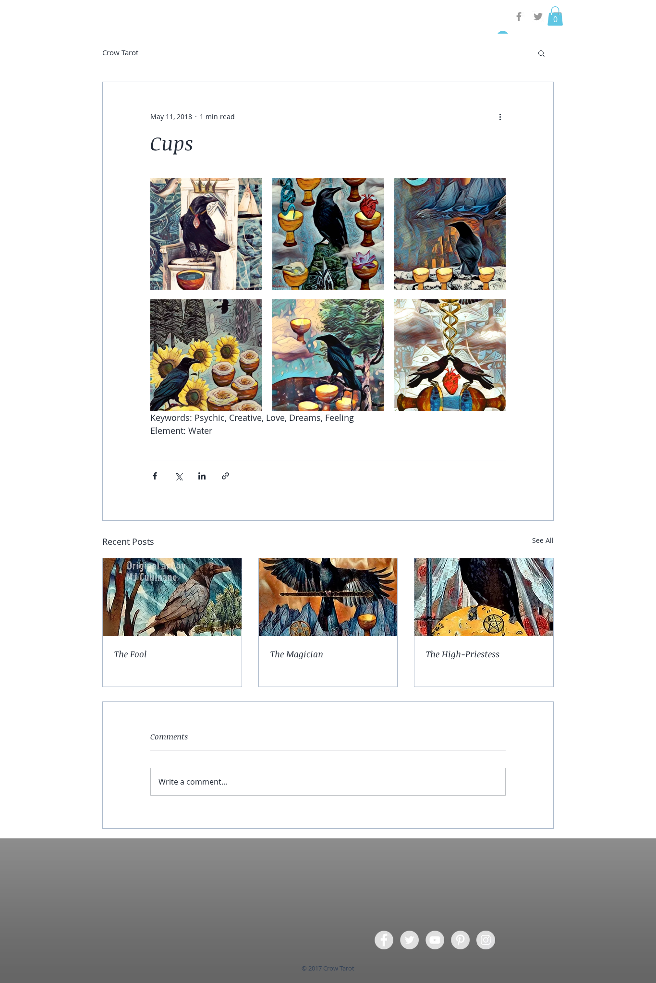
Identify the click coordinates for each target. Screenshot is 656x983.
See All (543, 540)
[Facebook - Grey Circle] (384, 940)
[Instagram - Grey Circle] (485, 940)
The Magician (296, 654)
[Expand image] (206, 234)
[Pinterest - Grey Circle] (460, 940)
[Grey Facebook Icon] (519, 17)
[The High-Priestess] (483, 597)
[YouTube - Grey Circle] (434, 940)
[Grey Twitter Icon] (538, 17)
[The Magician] (328, 597)
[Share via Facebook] (154, 475)
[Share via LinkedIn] (202, 475)
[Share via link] (225, 475)
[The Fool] (172, 597)
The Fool (130, 654)
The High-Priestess (462, 654)
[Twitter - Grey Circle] (409, 940)
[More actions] (500, 117)
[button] (555, 16)
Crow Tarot (120, 52)
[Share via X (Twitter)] (178, 475)
